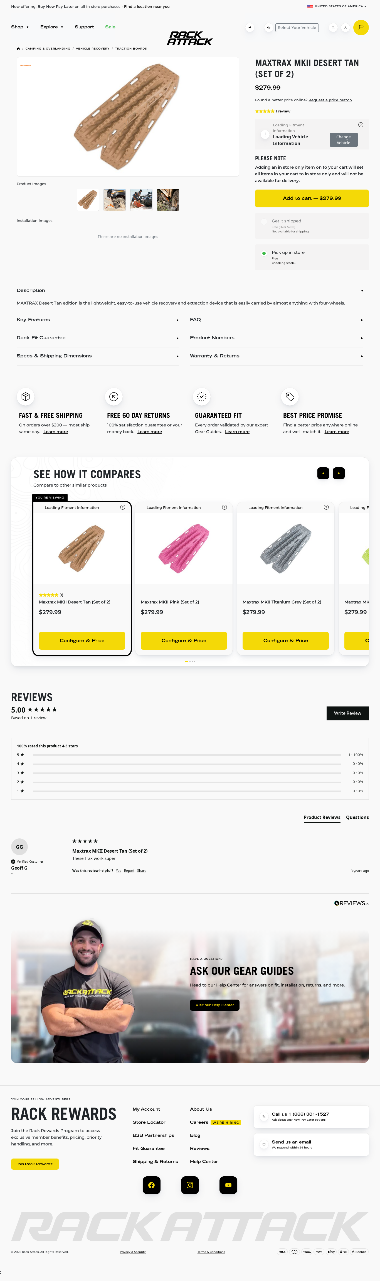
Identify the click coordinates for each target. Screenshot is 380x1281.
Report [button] (129, 870)
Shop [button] (18, 27)
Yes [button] (118, 870)
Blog (195, 1136)
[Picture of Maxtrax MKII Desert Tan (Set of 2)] (128, 116)
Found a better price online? (303, 100)
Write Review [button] (347, 713)
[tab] (322, 818)
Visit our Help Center (215, 1005)
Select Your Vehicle (297, 27)
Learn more (55, 431)
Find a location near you (147, 6)
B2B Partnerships (153, 1136)
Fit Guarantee (149, 1149)
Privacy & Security (133, 1252)
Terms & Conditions (211, 1252)
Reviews (199, 1149)
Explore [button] (49, 27)
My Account (146, 1110)
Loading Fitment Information (288, 128)
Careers (199, 1123)
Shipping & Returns (155, 1162)
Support (84, 27)
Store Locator (149, 1123)
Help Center (204, 1162)
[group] (40, 710)
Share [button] (141, 870)
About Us (201, 1110)
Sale (110, 27)
